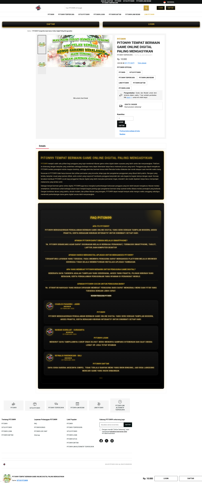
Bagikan (122, 134)
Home (29, 31)
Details (42, 146)
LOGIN (151, 24)
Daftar (170, 8)
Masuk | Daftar (107, 1)
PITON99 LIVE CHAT (40, 431)
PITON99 (118, 1)
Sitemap (37, 435)
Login (160, 8)
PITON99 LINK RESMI (143, 1)
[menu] (101, 14)
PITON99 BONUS (39, 427)
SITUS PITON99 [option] (135, 72)
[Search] (146, 7)
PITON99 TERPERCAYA (110, 3)
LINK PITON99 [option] (124, 83)
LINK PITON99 (98, 408)
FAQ (35, 423)
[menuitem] (51, 14)
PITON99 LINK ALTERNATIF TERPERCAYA (120, 408)
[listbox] (140, 80)
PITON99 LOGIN (7, 431)
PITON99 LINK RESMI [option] (146, 77)
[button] (42, 44)
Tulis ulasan (142, 63)
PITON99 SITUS (72, 439)
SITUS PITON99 (128, 1)
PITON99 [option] (122, 72)
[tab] (42, 146)
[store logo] (37, 8)
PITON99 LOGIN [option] (124, 88)
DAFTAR (51, 24)
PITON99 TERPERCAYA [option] (127, 77)
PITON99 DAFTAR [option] (139, 83)
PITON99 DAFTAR (7, 435)
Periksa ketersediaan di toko (130, 131)
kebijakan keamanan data (118, 431)
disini (128, 97)
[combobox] (107, 7)
